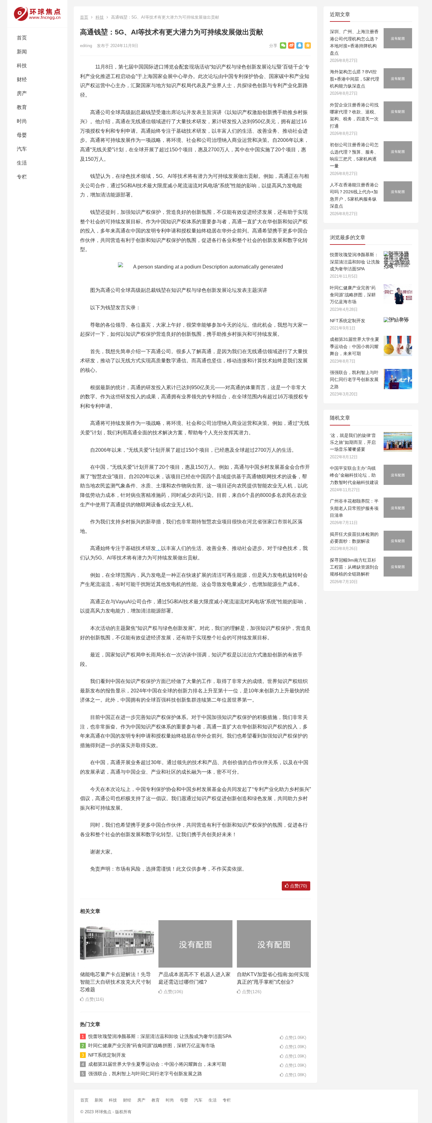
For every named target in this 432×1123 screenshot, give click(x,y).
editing (86, 45)
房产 (22, 93)
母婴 (22, 135)
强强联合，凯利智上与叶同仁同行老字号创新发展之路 (145, 1073)
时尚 (22, 121)
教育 (22, 107)
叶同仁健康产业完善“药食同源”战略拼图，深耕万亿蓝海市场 (151, 1045)
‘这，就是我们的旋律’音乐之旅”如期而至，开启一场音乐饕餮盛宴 (353, 442)
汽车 (22, 149)
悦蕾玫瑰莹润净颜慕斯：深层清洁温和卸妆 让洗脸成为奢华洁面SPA (159, 1036)
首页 (22, 37)
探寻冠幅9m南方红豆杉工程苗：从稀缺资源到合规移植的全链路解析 (354, 567)
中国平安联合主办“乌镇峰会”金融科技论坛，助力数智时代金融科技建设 (354, 475)
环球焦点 (103, 1111)
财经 (22, 79)
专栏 (22, 176)
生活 (22, 163)
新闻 (22, 51)
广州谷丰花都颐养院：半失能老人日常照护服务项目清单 (354, 508)
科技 (22, 65)
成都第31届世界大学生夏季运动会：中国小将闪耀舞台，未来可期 (157, 1064)
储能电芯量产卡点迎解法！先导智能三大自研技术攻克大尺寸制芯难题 (115, 982)
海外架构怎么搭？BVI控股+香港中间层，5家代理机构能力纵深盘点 (354, 78)
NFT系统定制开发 (107, 1055)
